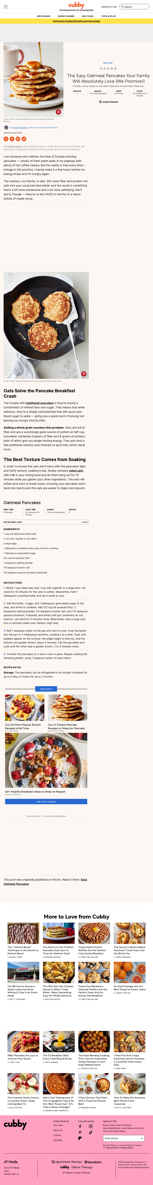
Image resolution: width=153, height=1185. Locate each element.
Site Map (57, 1140)
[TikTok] (90, 1132)
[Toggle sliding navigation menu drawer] (5, 6)
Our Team (58, 1125)
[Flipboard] (80, 1138)
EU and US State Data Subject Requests (133, 1165)
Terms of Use (111, 1147)
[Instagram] (90, 1126)
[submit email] (141, 1138)
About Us (57, 1130)
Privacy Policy (127, 1147)
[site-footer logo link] (10, 1162)
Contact (57, 1135)
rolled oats (76, 470)
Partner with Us (11, 1174)
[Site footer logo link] (15, 1124)
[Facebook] (6, 139)
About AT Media (11, 1167)
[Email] (18, 139)
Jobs (6, 1171)
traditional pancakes (39, 403)
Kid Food (108, 63)
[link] (108, 68)
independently (14, 146)
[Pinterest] (12, 139)
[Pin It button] (58, 112)
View (84, 522)
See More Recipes (46, 801)
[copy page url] (24, 139)
